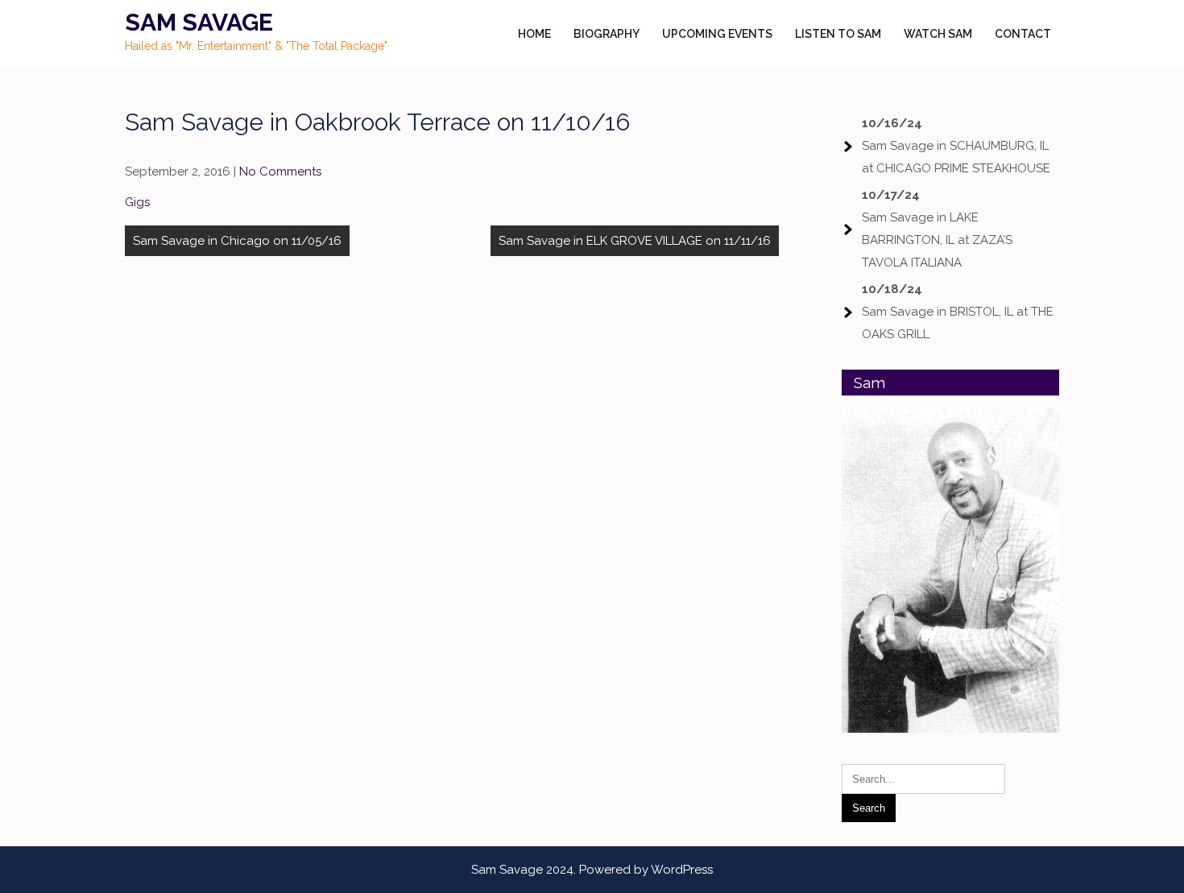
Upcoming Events (717, 33)
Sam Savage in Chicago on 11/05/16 (237, 241)
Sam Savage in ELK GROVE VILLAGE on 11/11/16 (635, 241)
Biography (606, 33)
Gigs (137, 202)
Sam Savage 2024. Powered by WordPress (592, 869)
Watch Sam (938, 33)
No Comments (280, 171)
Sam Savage (199, 22)
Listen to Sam (838, 33)
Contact (1023, 33)
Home (534, 33)
